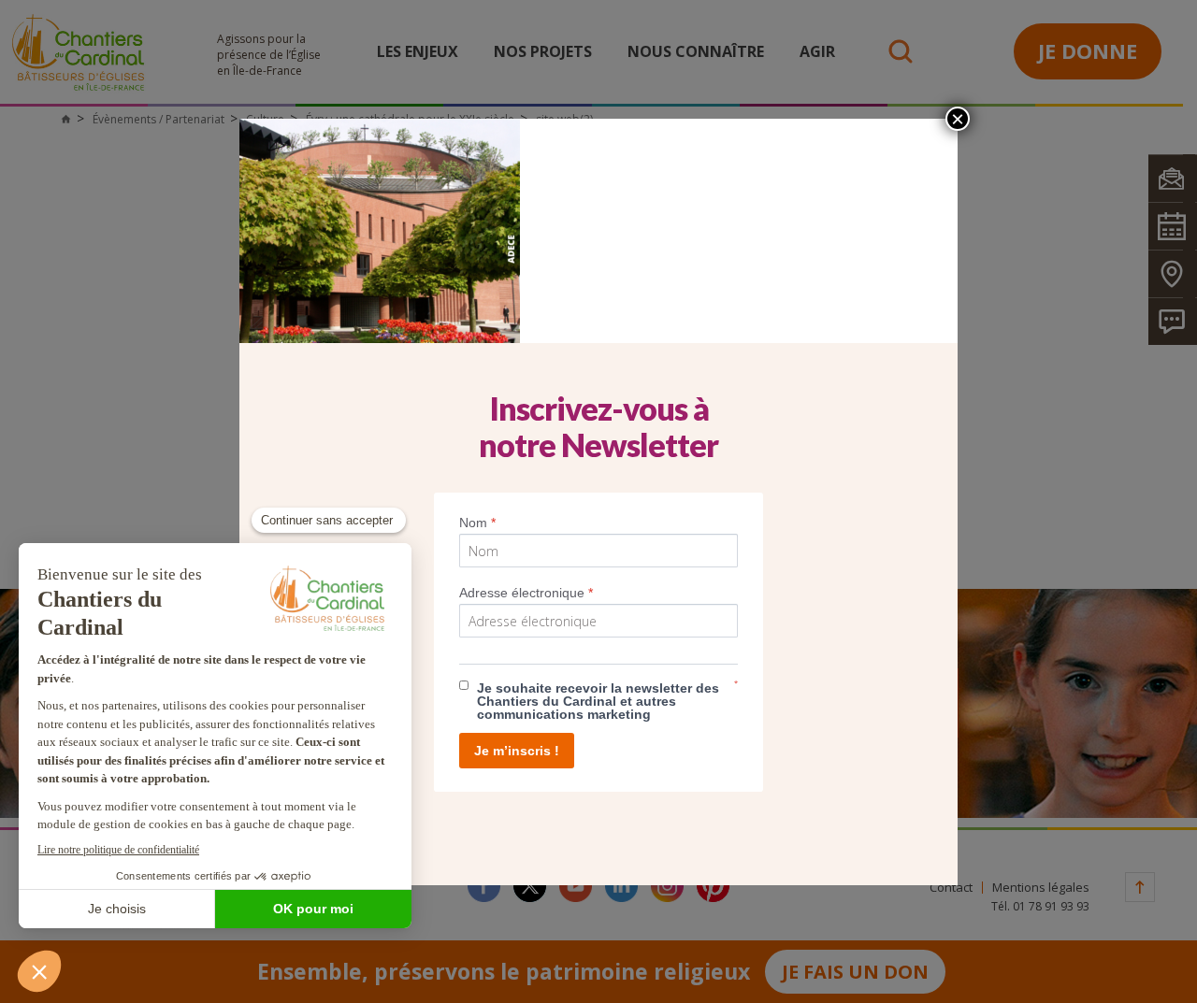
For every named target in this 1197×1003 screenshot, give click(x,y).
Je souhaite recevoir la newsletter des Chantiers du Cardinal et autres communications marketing (598, 701)
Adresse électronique (526, 592)
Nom (477, 522)
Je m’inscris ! (516, 750)
